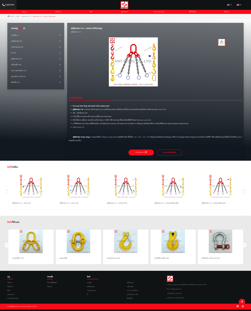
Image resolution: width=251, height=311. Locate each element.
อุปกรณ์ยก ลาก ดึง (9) (18, 76)
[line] (243, 306)
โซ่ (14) (13, 53)
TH (230, 4)
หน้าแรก (24, 11)
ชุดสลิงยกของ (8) (16, 41)
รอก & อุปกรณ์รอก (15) (18, 70)
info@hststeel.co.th (176, 289)
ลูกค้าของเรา (124, 11)
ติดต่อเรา (226, 11)
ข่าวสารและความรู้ (158, 11)
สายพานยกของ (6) (17, 47)
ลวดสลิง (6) (15, 35)
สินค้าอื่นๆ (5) (15, 82)
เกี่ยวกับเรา (58, 11)
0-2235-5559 (178, 293)
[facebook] (238, 306)
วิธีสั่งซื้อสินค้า (192, 11)
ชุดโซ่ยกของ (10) (16, 58)
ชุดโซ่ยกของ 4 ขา (26, 16)
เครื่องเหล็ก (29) (16, 64)
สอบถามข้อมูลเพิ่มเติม (169, 152)
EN (240, 4)
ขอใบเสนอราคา (140, 152)
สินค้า (91, 11)
